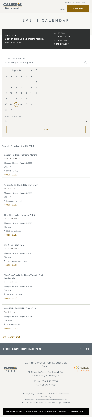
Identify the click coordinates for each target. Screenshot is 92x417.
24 (11, 104)
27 (26, 104)
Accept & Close (77, 411)
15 (36, 93)
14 (31, 93)
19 (21, 99)
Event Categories (13, 116)
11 (16, 93)
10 (11, 93)
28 (31, 104)
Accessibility (46, 397)
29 (36, 104)
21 (31, 99)
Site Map (40, 394)
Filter (46, 130)
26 (21, 104)
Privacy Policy (28, 394)
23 (6, 104)
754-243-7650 (80, 2)
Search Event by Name (14, 59)
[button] (78, 8)
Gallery (15, 349)
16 (6, 99)
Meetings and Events (31, 349)
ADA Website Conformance (57, 394)
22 (36, 99)
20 (26, 99)
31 (11, 110)
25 (16, 104)
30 (6, 110)
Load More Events (10, 337)
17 (11, 99)
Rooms (6, 349)
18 (16, 99)
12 (21, 93)
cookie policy (61, 411)
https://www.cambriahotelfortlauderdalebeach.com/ (46, 400)
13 (26, 93)
